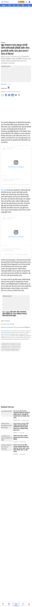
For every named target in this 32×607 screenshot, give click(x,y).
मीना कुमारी (4, 190)
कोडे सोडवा (12, 324)
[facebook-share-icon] (9, 96)
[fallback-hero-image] (7, 413)
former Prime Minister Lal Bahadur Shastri (10, 350)
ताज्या (9, 5)
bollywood (13, 344)
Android (23, 339)
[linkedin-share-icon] (12, 96)
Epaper (4, 5)
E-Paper (9, 605)
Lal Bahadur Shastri (5, 344)
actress (18, 344)
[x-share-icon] (6, 96)
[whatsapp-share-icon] (2, 96)
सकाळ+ (29, 605)
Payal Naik (4, 88)
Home (3, 605)
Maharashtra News (5, 332)
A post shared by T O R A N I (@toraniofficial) (16, 254)
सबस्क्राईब (22, 2)
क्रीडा (23, 5)
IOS (28, 339)
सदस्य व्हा (8, 321)
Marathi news (10, 331)
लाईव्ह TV (23, 605)
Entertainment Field (16, 347)
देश (14, 5)
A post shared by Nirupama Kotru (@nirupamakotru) (16, 184)
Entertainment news (6, 347)
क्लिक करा (27, 327)
